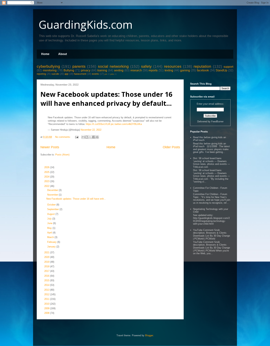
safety (146, 66)
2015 (47, 280)
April (50, 232)
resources (172, 66)
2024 (47, 176)
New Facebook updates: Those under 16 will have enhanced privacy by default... (106, 99)
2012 (47, 294)
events (95, 73)
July (49, 218)
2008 (47, 313)
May (50, 228)
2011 (47, 299)
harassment (80, 73)
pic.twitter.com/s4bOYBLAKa (126, 124)
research (136, 70)
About (62, 54)
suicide (55, 73)
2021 (47, 252)
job (106, 74)
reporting (41, 73)
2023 (47, 181)
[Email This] (83, 137)
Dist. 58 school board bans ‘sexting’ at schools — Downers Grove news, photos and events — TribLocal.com (211, 162)
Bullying (69, 70)
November (53, 194)
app (66, 73)
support (228, 66)
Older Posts (171, 147)
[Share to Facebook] (94, 137)
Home (45, 54)
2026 (47, 167)
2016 (47, 275)
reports (153, 70)
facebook (203, 70)
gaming (185, 70)
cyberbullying (48, 66)
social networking (113, 66)
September (53, 209)
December (53, 190)
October (51, 204)
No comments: (63, 137)
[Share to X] (90, 137)
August (51, 214)
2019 (47, 261)
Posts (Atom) (62, 154)
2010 (47, 303)
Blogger (149, 335)
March (51, 237)
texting (169, 70)
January (51, 246)
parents (79, 66)
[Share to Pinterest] (97, 137)
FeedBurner (217, 121)
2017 (47, 271)
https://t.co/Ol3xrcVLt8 (98, 124)
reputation (202, 66)
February (52, 242)
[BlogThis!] (87, 137)
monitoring (50, 70)
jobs (112, 74)
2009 (47, 308)
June (50, 223)
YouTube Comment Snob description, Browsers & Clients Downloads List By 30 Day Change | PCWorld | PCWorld (211, 234)
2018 (47, 266)
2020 (47, 257)
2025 (47, 172)
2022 (47, 186)
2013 (47, 289)
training (102, 70)
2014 (47, 285)
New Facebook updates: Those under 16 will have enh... (76, 198)
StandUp (221, 70)
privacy (85, 70)
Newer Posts (49, 147)
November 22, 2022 (91, 129)
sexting (118, 70)
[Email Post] (76, 137)
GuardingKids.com (86, 24)
